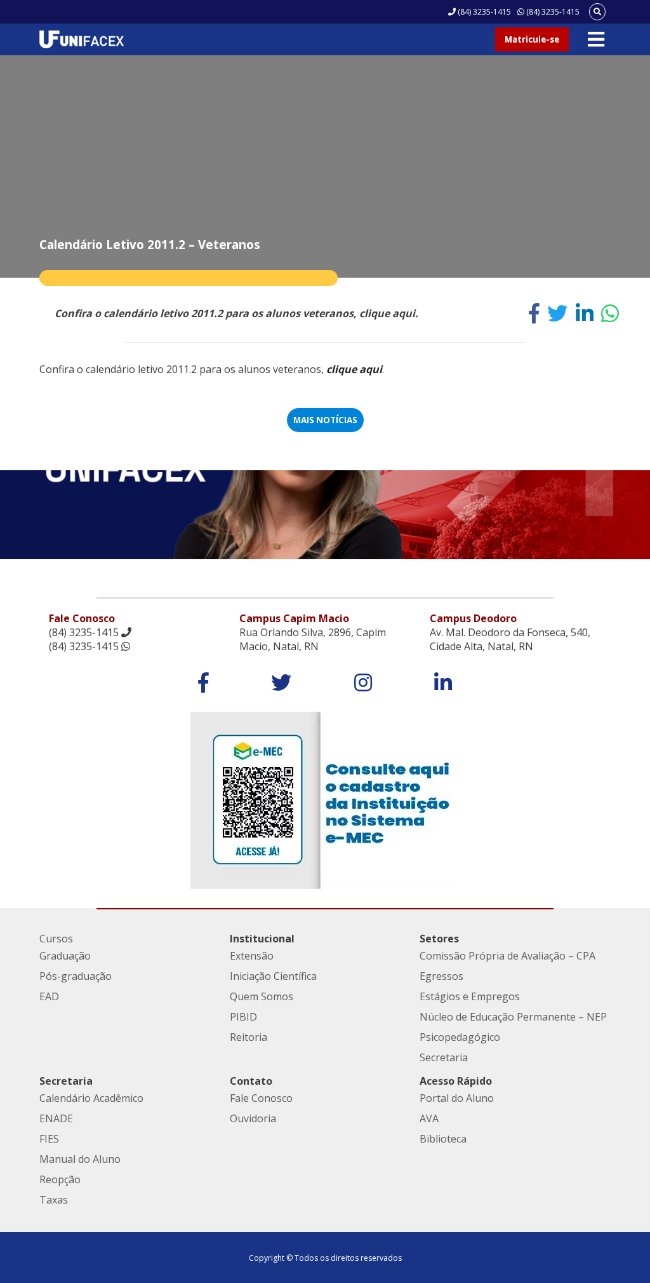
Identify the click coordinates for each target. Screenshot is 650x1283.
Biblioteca (443, 1139)
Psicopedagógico (460, 1037)
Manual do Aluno (80, 1159)
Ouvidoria (253, 1118)
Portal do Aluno (457, 1098)
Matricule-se (532, 39)
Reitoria (248, 1037)
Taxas (53, 1200)
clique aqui (354, 369)
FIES (49, 1139)
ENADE (56, 1118)
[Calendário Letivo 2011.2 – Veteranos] (534, 313)
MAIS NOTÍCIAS (325, 420)
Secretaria (444, 1057)
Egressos (441, 976)
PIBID (243, 1017)
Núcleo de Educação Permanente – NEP (513, 1017)
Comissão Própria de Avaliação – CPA (507, 956)
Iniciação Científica (273, 976)
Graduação (65, 956)
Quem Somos (261, 996)
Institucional (262, 939)
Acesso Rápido (456, 1081)
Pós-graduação (75, 976)
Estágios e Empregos (470, 996)
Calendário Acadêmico (91, 1098)
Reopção (60, 1179)
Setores (439, 939)
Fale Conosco (261, 1098)
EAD (49, 996)
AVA (429, 1118)
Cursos (56, 939)
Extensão (252, 956)
